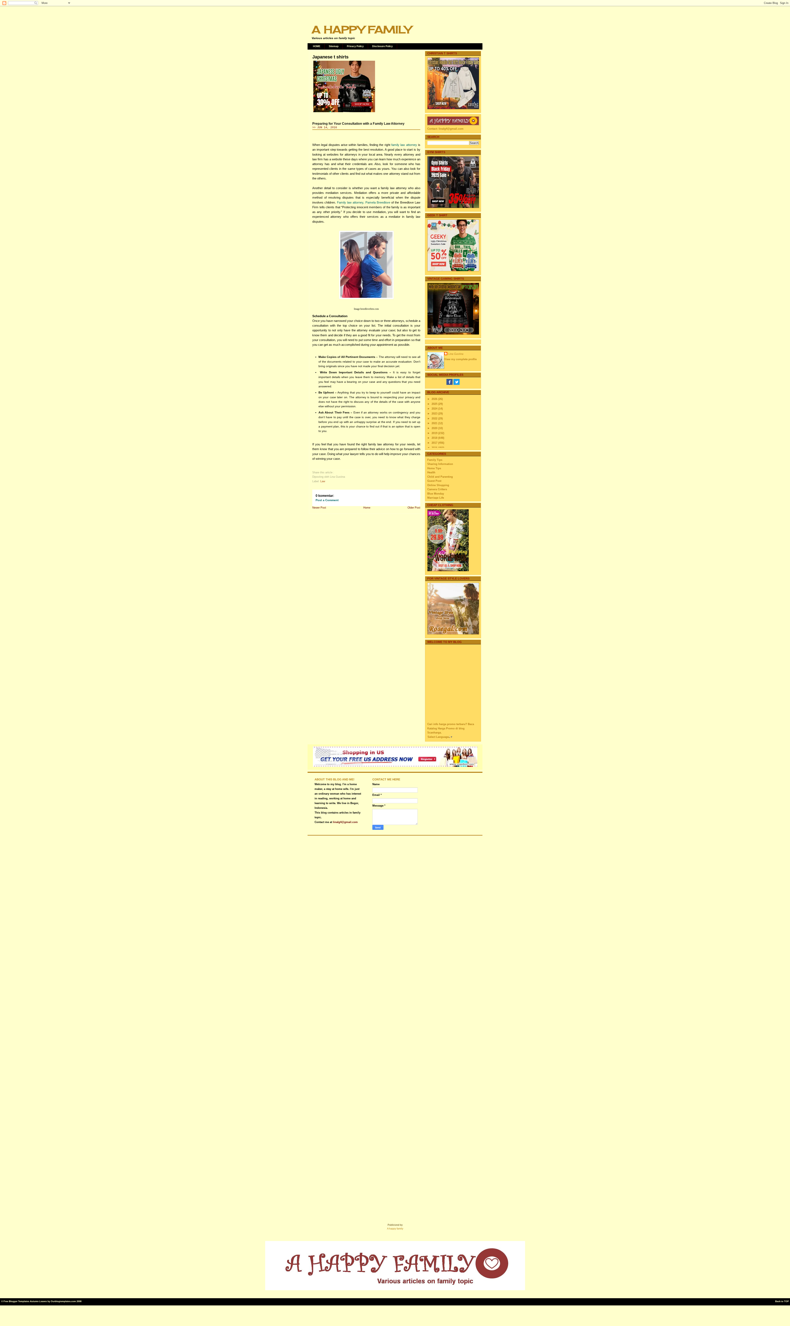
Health (431, 472)
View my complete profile (460, 359)
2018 (435, 437)
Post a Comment (327, 500)
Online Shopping (438, 485)
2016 (435, 447)
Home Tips (434, 468)
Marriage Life (435, 497)
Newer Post (319, 507)
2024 (435, 408)
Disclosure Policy (382, 46)
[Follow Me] (456, 383)
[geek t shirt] (453, 270)
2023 (435, 413)
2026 (435, 398)
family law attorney (404, 145)
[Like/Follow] (449, 383)
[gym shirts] (453, 207)
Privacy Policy (355, 46)
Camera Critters (437, 489)
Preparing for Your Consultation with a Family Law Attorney (358, 123)
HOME (316, 46)
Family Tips (434, 459)
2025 (435, 403)
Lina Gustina (455, 353)
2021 (435, 423)
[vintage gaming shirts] (453, 333)
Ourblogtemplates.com (63, 1301)
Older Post (414, 507)
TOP (786, 1301)
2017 (435, 442)
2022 (435, 418)
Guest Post (434, 480)
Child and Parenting (440, 476)
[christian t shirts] (453, 108)
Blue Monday (435, 493)
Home (366, 507)
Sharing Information (440, 464)
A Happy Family (361, 29)
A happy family (395, 1228)
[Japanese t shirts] (344, 112)
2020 (435, 428)
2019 (435, 433)
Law (322, 481)
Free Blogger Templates (16, 1301)
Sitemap (333, 46)
